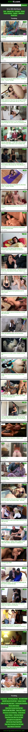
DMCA (13, 730)
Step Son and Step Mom (7, 703)
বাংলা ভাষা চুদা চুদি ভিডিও (13, 699)
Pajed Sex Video (20, 710)
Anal (5, 11)
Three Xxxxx (21, 712)
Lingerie (15, 13)
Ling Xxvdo (4, 699)
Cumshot (17, 11)
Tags (9, 730)
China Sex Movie (18, 715)
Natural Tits (10, 11)
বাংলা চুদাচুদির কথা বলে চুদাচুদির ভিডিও (14, 719)
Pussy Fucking (8, 13)
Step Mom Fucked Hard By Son (14, 708)
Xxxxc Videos (8, 715)
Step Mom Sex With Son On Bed (14, 717)
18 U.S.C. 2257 (20, 730)
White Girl (21, 13)
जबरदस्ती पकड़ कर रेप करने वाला (9, 701)
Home (5, 730)
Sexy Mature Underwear (14, 726)
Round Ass (14, 15)
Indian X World (22, 701)
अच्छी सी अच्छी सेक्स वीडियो (9, 710)
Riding (22, 11)
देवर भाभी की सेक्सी (23, 699)
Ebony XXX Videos (14, 705)
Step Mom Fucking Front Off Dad (14, 724)
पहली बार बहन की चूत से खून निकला (14, 722)
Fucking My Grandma (21, 703)
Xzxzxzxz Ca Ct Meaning (10, 712)
